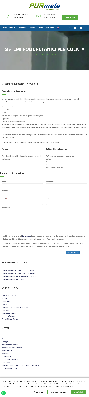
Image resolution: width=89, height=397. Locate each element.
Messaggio (6, 208)
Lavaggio (5, 304)
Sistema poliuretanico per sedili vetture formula (18, 274)
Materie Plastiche (8, 351)
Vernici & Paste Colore (10, 319)
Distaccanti (6, 301)
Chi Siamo (12, 28)
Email (4, 199)
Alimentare (5, 336)
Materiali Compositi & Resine (12, 348)
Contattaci (70, 17)
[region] (44, 387)
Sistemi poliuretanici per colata (13, 279)
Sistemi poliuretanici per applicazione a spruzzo (19, 276)
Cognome (50, 181)
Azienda (5, 190)
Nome (4, 181)
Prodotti (22, 28)
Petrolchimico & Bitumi (10, 359)
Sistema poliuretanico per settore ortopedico (18, 271)
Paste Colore (6, 310)
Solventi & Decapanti (9, 316)
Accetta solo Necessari (59, 392)
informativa (26, 236)
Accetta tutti (78, 392)
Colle (3, 339)
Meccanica (5, 354)
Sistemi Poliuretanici (9, 313)
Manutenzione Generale (10, 345)
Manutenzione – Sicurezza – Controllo (15, 307)
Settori (32, 28)
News (41, 28)
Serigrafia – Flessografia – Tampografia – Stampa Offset (22, 365)
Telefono (50, 199)
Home (5, 28)
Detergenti (5, 299)
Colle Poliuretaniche (9, 296)
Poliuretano (6, 362)
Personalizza (38, 392)
